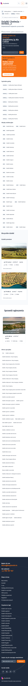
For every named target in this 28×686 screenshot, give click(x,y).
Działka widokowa (17, 517)
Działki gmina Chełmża (10, 102)
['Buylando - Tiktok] (3, 672)
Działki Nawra (20, 185)
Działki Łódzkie (5, 625)
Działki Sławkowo (20, 202)
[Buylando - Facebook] (14, 672)
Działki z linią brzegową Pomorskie (9, 375)
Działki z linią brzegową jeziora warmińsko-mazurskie (13, 389)
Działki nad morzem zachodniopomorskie (11, 441)
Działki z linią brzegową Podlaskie (9, 371)
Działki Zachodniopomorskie (8, 652)
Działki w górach (19, 400)
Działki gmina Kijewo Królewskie (12, 89)
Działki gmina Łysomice (10, 106)
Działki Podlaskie (5, 638)
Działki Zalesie (8, 227)
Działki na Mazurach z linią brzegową (10, 378)
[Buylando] (5, 3)
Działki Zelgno (20, 227)
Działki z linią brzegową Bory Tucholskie (11, 364)
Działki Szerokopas (9, 210)
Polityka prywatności (6, 595)
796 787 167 (7, 571)
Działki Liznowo (8, 181)
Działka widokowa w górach (8, 525)
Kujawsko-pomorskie (17, 11)
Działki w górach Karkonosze (18, 510)
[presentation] (2, 330)
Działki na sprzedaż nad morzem (9, 433)
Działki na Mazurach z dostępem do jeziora (11, 473)
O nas (2, 585)
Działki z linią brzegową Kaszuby (9, 367)
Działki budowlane (6, 510)
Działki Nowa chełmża (9, 189)
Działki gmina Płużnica (10, 118)
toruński (5, 13)
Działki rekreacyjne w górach (8, 400)
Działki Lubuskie (5, 623)
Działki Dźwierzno (8, 151)
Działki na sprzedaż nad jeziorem (9, 492)
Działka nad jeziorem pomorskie (9, 481)
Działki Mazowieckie (6, 630)
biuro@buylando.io (9, 565)
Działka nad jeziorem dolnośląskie (9, 499)
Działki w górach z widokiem (8, 415)
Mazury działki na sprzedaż (8, 470)
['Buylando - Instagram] (10, 672)
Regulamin (4, 597)
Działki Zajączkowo (8, 222)
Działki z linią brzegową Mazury (9, 459)
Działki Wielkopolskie (6, 650)
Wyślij (21, 52)
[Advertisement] (14, 542)
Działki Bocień (20, 126)
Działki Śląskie (5, 642)
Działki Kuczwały (8, 176)
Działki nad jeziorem (6, 613)
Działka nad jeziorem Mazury (8, 462)
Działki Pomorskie (5, 640)
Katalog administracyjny (7, 588)
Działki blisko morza (6, 451)
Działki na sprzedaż (6, 590)
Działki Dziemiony (8, 147)
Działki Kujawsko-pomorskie (8, 618)
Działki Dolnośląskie (6, 616)
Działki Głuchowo (8, 155)
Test (3, 353)
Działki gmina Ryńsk (10, 114)
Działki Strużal (7, 206)
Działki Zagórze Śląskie (7, 517)
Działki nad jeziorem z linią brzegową (10, 360)
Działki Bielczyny (8, 126)
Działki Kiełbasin (8, 168)
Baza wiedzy (4, 580)
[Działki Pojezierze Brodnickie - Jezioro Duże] (14, 286)
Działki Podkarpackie (6, 635)
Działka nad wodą (6, 503)
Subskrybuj (20, 661)
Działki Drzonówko (8, 143)
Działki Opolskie (5, 633)
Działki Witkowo (8, 218)
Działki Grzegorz (8, 160)
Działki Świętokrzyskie (7, 645)
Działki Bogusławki (8, 130)
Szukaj (23, 17)
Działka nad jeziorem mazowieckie (9, 506)
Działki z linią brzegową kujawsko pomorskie (12, 393)
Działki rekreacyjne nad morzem (9, 455)
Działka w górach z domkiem (8, 514)
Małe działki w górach (20, 419)
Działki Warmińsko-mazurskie (8, 647)
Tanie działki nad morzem (7, 426)
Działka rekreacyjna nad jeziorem (9, 484)
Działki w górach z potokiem (8, 411)
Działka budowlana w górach (8, 521)
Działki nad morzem (17, 422)
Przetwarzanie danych (7, 600)
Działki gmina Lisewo (10, 93)
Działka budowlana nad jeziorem (9, 495)
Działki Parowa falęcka (9, 193)
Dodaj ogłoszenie (8, 74)
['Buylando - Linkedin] (6, 672)
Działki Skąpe (7, 202)
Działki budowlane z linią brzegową (10, 356)
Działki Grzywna (8, 164)
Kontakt (3, 583)
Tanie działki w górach (7, 422)
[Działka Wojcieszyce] (14, 257)
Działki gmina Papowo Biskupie (12, 85)
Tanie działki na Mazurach (7, 466)
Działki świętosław (8, 214)
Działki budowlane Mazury (8, 477)
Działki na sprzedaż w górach (8, 397)
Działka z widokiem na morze (8, 430)
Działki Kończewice (8, 172)
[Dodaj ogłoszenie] (22, 3)
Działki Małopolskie (6, 628)
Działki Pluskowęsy (9, 197)
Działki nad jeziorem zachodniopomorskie (11, 488)
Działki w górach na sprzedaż (8, 408)
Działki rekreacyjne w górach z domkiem (11, 404)
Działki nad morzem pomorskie (9, 444)
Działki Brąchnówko (9, 134)
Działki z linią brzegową (7, 386)
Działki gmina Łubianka (10, 110)
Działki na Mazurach (10, 353)
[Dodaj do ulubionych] (22, 320)
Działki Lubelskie (5, 621)
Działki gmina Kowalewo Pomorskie (13, 97)
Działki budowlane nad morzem (9, 437)
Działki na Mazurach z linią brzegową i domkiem (12, 382)
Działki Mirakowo (8, 185)
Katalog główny (7, 11)
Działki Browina (8, 139)
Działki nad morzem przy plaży (9, 448)
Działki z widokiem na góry (8, 419)
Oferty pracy (4, 592)
